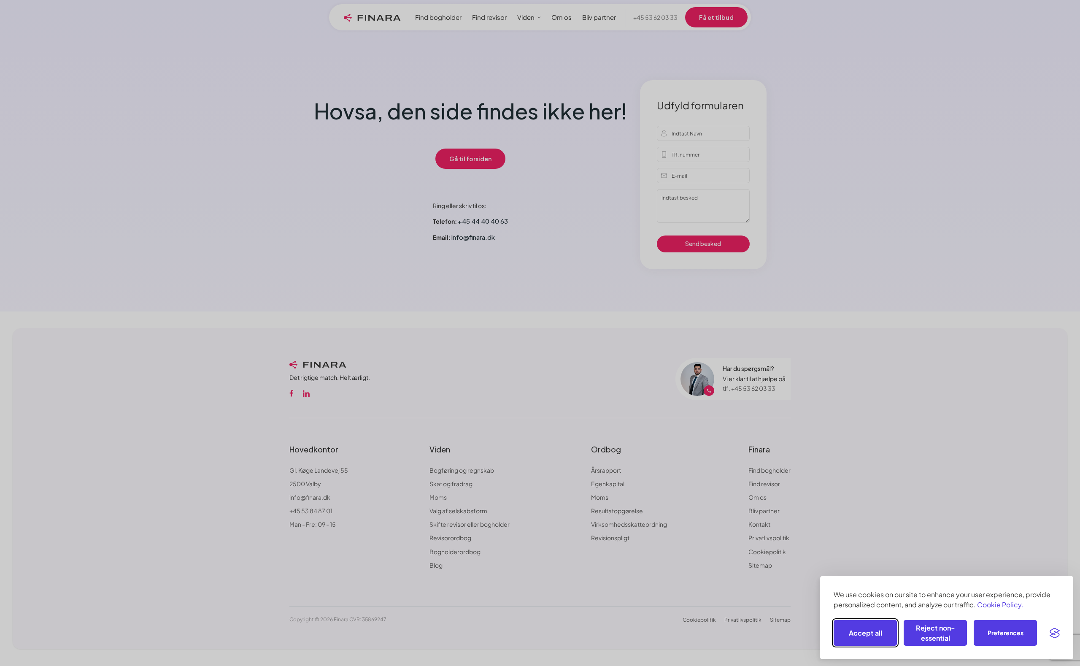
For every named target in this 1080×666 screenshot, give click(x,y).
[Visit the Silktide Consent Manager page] (1055, 633)
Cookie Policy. (1000, 604)
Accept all (865, 632)
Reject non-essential (935, 632)
